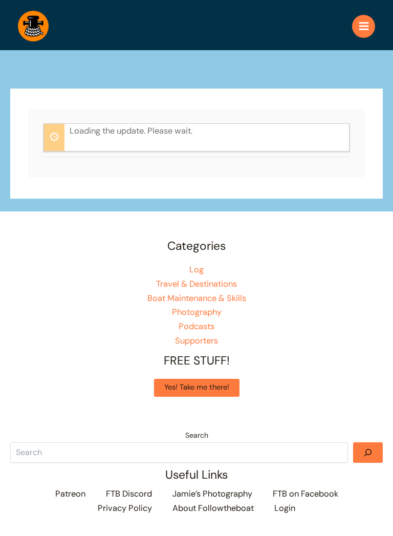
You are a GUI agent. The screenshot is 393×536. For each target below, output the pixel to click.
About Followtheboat (213, 508)
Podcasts (196, 326)
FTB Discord (129, 493)
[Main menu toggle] (363, 26)
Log (196, 269)
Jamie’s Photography (212, 493)
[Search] (368, 452)
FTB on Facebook (305, 493)
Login (284, 508)
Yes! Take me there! (196, 387)
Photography (197, 312)
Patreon (70, 493)
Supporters (196, 340)
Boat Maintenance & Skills (196, 298)
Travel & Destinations (196, 283)
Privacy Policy (125, 508)
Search (196, 435)
